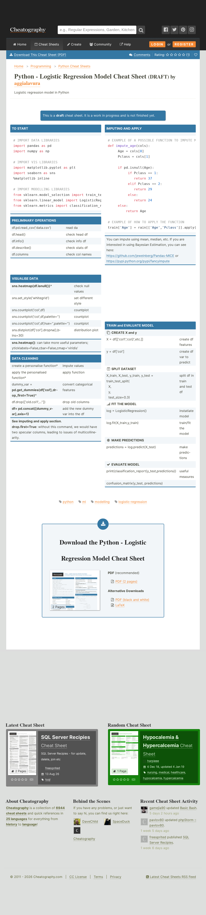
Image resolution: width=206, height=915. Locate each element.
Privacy (115, 877)
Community (102, 44)
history (11, 824)
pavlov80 (156, 820)
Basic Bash (188, 808)
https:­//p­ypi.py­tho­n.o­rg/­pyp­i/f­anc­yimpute (138, 261)
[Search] (141, 30)
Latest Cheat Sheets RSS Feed (172, 877)
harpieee (153, 761)
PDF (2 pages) (126, 581)
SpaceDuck (121, 821)
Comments (142, 55)
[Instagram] (192, 30)
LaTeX (120, 605)
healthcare (178, 772)
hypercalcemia (173, 778)
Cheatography (17, 808)
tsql (47, 779)
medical (164, 772)
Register (184, 44)
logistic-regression (132, 502)
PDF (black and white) (132, 600)
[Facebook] (166, 30)
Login (157, 44)
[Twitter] (174, 30)
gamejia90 (157, 808)
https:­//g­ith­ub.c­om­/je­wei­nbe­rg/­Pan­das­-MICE (140, 256)
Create (75, 44)
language (29, 824)
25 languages (16, 819)
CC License (78, 877)
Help (127, 44)
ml (84, 502)
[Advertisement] (103, 11)
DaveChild (90, 821)
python (68, 502)
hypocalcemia (152, 778)
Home (21, 44)
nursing (152, 772)
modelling (102, 502)
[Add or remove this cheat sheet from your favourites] (195, 55)
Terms (98, 877)
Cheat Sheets (48, 44)
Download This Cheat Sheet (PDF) (40, 55)
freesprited (52, 768)
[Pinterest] (183, 30)
